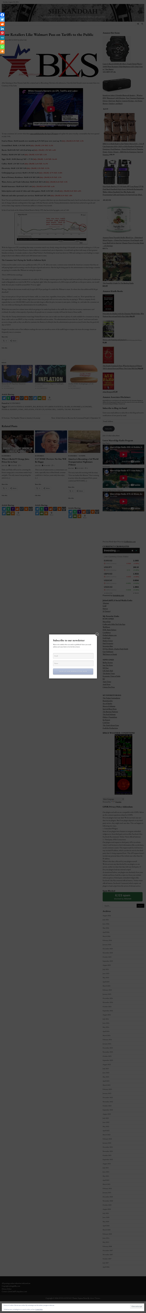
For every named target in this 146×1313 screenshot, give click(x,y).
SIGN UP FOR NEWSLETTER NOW (73, 671)
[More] (2, 51)
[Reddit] (2, 24)
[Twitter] (2, 19)
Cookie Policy (39, 1309)
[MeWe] (2, 37)
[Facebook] (2, 15)
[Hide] (1, 56)
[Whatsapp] (2, 46)
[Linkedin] (2, 28)
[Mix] (2, 42)
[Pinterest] (2, 33)
